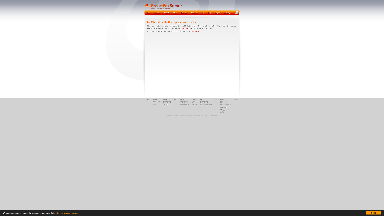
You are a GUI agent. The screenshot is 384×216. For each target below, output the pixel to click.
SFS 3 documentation (224, 103)
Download (184, 13)
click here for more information (67, 213)
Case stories (194, 104)
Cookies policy (214, 115)
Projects (193, 101)
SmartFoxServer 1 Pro (184, 104)
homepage (185, 28)
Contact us (196, 31)
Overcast (165, 104)
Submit (193, 106)
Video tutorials (223, 107)
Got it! (373, 213)
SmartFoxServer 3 (167, 101)
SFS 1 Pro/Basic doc (224, 106)
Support (217, 13)
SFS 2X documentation (224, 104)
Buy (203, 13)
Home (148, 13)
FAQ (221, 109)
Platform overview (156, 101)
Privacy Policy (223, 111)
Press (154, 103)
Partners (154, 104)
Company (227, 13)
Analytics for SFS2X (167, 106)
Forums (221, 101)
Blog (209, 13)
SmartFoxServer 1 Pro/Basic (206, 104)
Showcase (194, 13)
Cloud (175, 13)
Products (166, 13)
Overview (157, 13)
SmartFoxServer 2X (167, 103)
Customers (194, 103)
